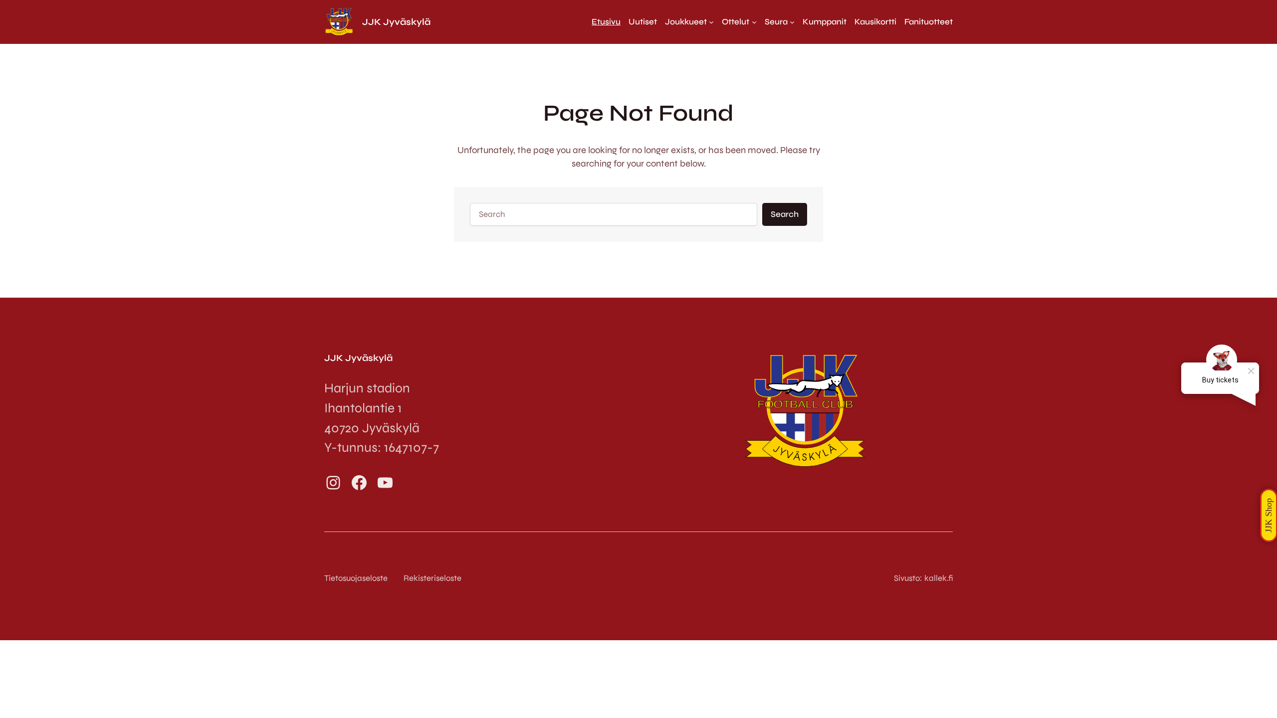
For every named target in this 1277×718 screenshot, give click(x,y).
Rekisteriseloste (432, 578)
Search (785, 214)
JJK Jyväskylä (396, 21)
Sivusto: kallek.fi (923, 578)
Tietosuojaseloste (356, 578)
